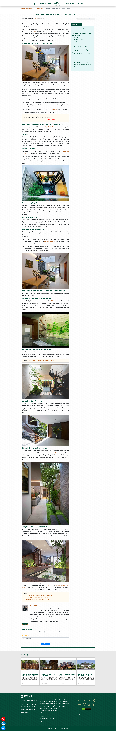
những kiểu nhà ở (37, 87)
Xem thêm (34, 684)
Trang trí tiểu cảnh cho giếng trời (81, 46)
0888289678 (25, 712)
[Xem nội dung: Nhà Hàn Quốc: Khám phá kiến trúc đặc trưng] (49, 665)
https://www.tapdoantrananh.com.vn (29, 716)
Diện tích (76, 37)
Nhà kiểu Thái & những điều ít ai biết (67, 675)
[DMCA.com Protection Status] (86, 709)
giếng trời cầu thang (49, 127)
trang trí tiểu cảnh (52, 109)
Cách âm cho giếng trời (79, 41)
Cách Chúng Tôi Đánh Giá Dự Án (47, 718)
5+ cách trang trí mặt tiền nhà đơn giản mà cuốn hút (37, 597)
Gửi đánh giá (46, 644)
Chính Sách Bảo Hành (63, 706)
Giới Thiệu (42, 716)
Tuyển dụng (66, 3)
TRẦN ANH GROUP (54, 728)
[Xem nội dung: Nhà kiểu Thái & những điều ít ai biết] (67, 665)
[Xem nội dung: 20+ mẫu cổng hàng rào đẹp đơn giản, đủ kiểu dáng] (30, 665)
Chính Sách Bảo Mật (63, 701)
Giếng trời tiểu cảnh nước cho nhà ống (82, 64)
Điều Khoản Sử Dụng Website (65, 699)
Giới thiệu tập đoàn (74, 3)
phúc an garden (81, 714)
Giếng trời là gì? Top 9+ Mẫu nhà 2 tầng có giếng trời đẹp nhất (39, 595)
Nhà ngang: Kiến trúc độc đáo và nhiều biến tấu (85, 675)
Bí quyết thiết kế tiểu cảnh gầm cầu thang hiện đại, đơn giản (41, 360)
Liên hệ (81, 3)
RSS (41, 721)
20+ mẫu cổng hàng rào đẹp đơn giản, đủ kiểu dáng (30, 675)
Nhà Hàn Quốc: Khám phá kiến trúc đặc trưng (48, 675)
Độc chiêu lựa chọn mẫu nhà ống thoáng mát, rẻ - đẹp (37, 599)
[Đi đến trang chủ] (57, 3)
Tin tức (49, 3)
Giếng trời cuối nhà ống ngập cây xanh (82, 67)
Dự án (38, 3)
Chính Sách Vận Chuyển (64, 703)
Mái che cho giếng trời (79, 44)
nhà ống (35, 31)
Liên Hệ (41, 720)
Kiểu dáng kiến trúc (78, 39)
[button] (57, 689)
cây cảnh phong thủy (50, 241)
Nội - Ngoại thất (39, 8)
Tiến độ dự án (43, 3)
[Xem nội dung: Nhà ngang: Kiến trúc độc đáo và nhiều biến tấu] (86, 665)
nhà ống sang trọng (55, 301)
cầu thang (55, 452)
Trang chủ (25, 8)
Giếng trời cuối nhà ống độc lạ (81, 62)
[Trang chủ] (34, 3)
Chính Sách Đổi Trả (63, 705)
